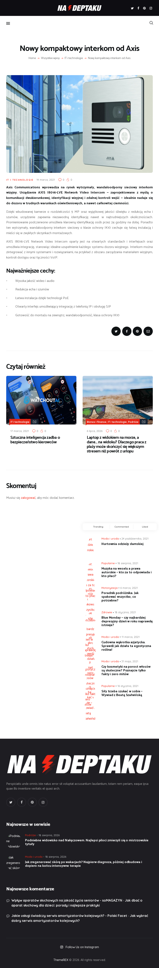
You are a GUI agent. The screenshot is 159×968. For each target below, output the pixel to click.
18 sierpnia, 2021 (127, 563)
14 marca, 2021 (45, 179)
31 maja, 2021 (130, 661)
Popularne (108, 563)
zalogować (28, 498)
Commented (121, 526)
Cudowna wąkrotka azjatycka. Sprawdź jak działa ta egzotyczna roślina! (126, 646)
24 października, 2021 (135, 538)
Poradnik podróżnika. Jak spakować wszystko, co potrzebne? (120, 596)
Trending (98, 526)
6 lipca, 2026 (94, 431)
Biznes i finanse (96, 421)
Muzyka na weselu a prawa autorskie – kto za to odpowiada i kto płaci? (126, 572)
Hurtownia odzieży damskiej (122, 544)
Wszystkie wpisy (50, 58)
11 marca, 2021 (131, 637)
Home (32, 58)
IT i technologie (74, 58)
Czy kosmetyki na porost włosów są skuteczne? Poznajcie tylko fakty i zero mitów (126, 670)
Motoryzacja (109, 587)
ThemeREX (60, 960)
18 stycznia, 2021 (125, 612)
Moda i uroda (110, 538)
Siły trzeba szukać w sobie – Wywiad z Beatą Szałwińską (121, 693)
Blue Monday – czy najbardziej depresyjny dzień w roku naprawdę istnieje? (127, 621)
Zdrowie (106, 612)
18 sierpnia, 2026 (49, 835)
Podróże (133, 421)
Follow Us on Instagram (82, 947)
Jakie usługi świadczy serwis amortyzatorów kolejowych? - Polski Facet (69, 916)
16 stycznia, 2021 (127, 686)
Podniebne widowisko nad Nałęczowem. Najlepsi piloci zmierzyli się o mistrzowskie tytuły (86, 842)
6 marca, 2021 (129, 587)
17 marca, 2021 (19, 431)
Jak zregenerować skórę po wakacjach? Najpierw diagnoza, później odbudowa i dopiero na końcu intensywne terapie (83, 864)
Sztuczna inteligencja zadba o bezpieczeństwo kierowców (35, 440)
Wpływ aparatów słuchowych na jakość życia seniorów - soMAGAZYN (66, 900)
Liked (145, 526)
